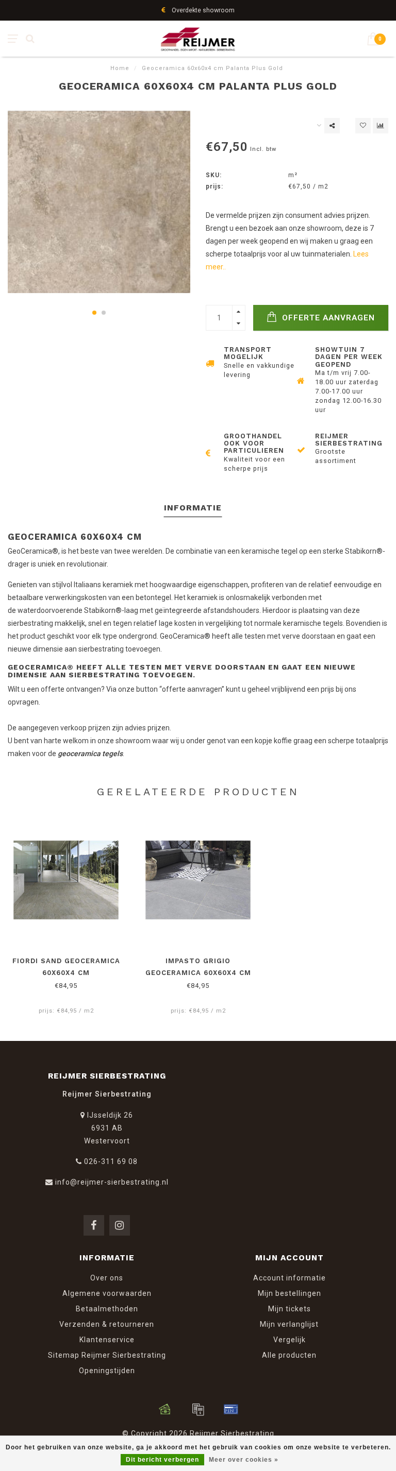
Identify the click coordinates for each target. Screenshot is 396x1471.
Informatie (193, 507)
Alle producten (289, 1355)
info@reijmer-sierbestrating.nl (112, 1182)
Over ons (106, 1278)
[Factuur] (198, 1409)
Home (119, 68)
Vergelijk (289, 1340)
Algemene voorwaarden (107, 1293)
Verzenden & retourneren (106, 1324)
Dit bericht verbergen (162, 1459)
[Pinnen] (231, 1409)
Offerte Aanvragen (327, 317)
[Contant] (165, 1409)
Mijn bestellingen (289, 1293)
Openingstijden (107, 1370)
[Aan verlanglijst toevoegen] (363, 125)
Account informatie (289, 1278)
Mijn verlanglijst (289, 1324)
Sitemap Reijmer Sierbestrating (107, 1355)
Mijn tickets (289, 1309)
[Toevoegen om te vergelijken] (380, 125)
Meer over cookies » (243, 1459)
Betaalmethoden (107, 1309)
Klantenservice (107, 1340)
